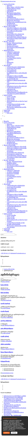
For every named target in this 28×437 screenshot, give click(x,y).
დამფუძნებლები (11, 10)
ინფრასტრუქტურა (9, 50)
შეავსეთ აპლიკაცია (12, 46)
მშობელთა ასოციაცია (13, 20)
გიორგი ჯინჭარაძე (6, 320)
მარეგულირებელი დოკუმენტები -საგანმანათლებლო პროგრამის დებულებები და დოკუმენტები (13, 399)
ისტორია (9, 5)
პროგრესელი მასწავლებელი (15, 19)
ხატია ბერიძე (4, 285)
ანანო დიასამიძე (5, 344)
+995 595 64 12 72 (5, 253)
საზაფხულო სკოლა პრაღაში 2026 (17, 86)
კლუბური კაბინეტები (13, 53)
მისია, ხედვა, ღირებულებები (15, 7)
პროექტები (7, 65)
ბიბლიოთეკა (11, 56)
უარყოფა (14, 432)
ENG (8, 113)
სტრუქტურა (10, 11)
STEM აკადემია (11, 96)
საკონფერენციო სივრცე (14, 58)
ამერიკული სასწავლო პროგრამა (16, 29)
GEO (11, 113)
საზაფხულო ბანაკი (12, 90)
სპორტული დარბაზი (13, 55)
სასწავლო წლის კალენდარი (12, 405)
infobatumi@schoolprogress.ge (18, 253)
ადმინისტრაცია (11, 17)
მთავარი (6, 121)
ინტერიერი (10, 62)
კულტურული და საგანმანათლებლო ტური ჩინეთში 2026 (17, 73)
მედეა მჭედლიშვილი (7, 352)
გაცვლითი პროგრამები (14, 68)
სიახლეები (7, 110)
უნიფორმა (10, 49)
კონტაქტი (6, 111)
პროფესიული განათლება (14, 35)
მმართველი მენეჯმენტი (14, 13)
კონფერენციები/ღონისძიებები (16, 67)
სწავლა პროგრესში (9, 26)
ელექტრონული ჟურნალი (11, 406)
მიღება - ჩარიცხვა (9, 41)
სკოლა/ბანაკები (11, 70)
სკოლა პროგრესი (9, 4)
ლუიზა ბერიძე (5, 336)
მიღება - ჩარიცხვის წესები (14, 43)
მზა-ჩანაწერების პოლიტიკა (10, 418)
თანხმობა (6, 432)
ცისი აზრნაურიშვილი (7, 328)
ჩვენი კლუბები (8, 95)
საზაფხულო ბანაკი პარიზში (15, 76)
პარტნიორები (11, 23)
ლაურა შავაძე (5, 311)
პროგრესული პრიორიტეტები (15, 47)
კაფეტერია (10, 59)
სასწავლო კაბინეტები (13, 52)
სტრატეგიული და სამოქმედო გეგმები (15, 396)
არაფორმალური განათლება (15, 34)
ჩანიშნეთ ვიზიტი (11, 44)
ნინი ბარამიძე (5, 292)
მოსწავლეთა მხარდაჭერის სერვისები (15, 408)
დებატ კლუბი (11, 99)
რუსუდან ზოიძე (5, 361)
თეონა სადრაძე (5, 303)
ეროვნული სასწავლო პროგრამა (16, 28)
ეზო (8, 61)
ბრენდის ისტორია (12, 25)
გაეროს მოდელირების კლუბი (16, 104)
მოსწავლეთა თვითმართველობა (16, 22)
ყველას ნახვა (11, 40)
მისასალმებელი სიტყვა (14, 8)
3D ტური (9, 64)
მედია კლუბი (10, 98)
